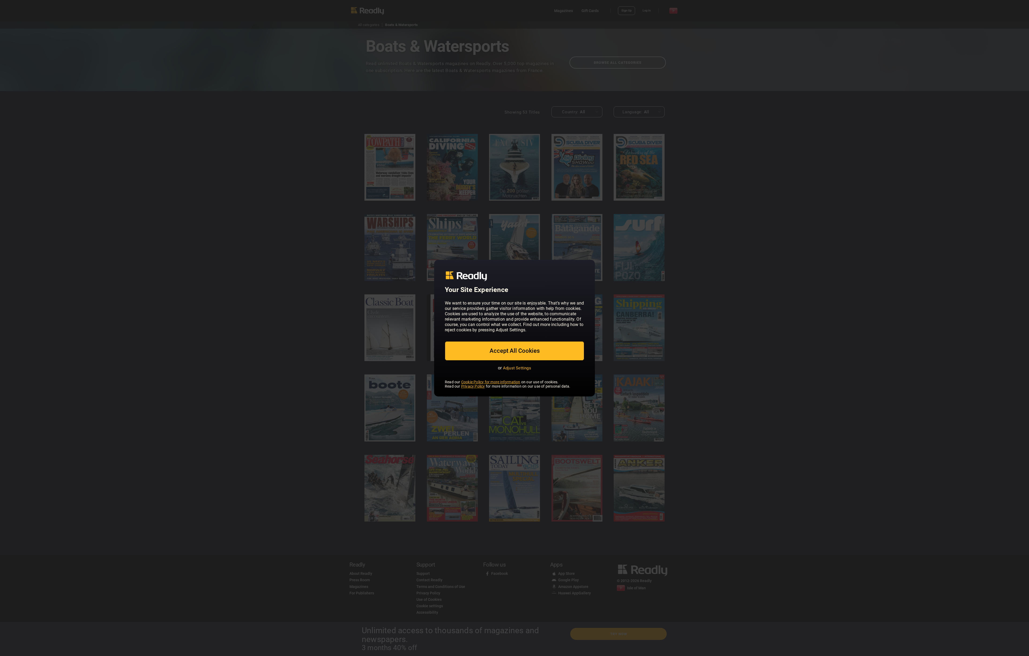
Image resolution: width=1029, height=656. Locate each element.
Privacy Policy (473, 386)
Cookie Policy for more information (490, 382)
